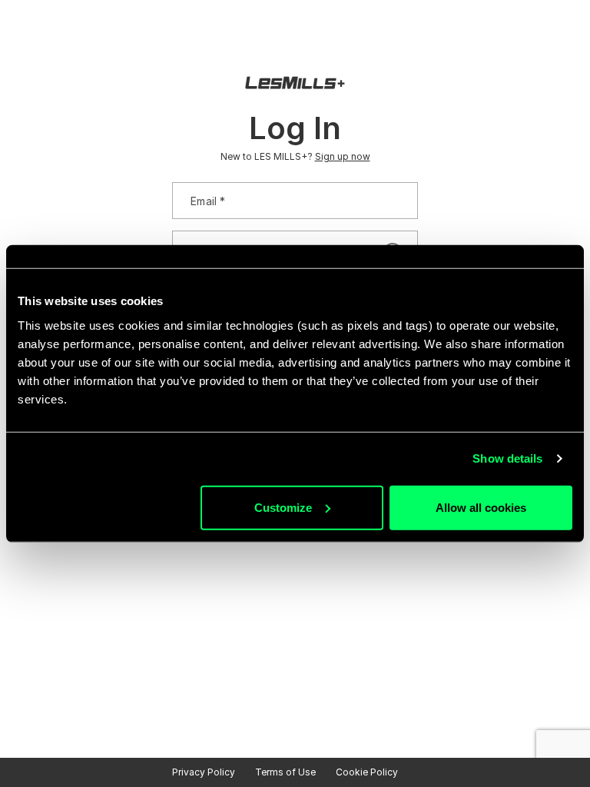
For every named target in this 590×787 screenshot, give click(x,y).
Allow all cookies (481, 506)
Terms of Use (285, 772)
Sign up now (342, 156)
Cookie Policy (367, 772)
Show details (507, 458)
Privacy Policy (203, 772)
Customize (283, 506)
